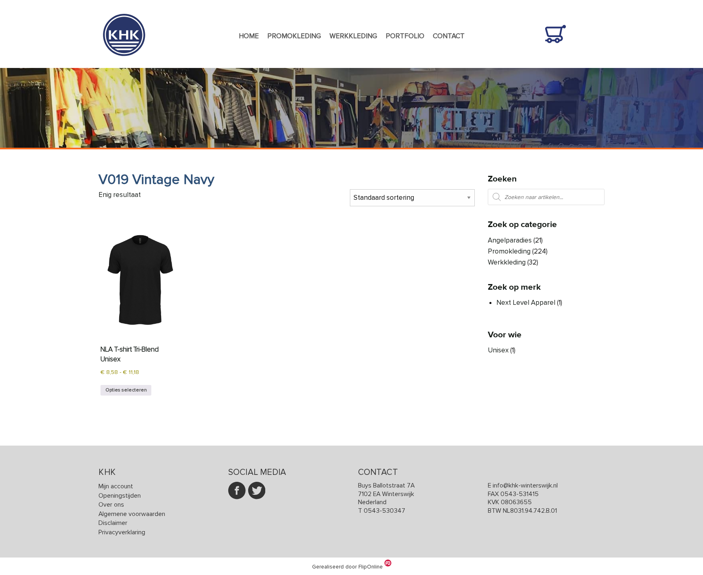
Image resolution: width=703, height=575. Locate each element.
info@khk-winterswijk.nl (525, 486)
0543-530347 (384, 511)
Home (249, 36)
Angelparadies (510, 240)
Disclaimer (112, 523)
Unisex (498, 350)
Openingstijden (119, 496)
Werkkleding (353, 36)
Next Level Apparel (525, 302)
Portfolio (405, 36)
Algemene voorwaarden (131, 514)
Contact (449, 36)
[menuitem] (248, 36)
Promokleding (294, 36)
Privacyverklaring (121, 532)
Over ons (111, 505)
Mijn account (115, 486)
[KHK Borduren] (124, 62)
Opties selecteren (126, 390)
